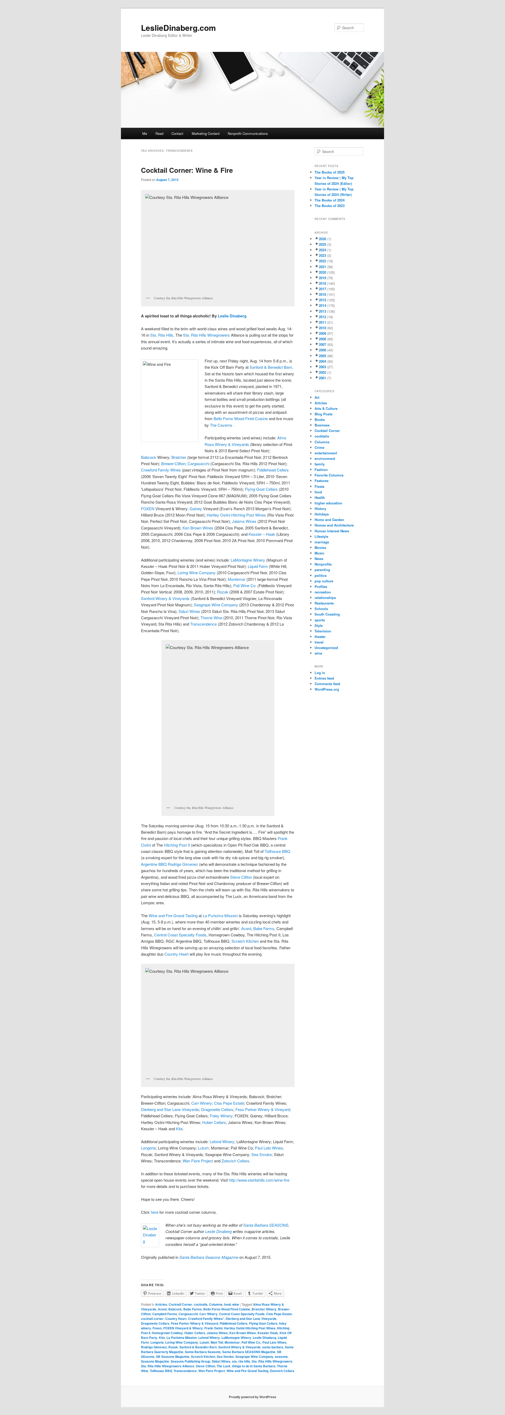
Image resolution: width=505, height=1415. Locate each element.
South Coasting (327, 614)
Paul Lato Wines (269, 1148)
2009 (322, 333)
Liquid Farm (258, 566)
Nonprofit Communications (248, 133)
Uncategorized (326, 647)
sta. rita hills (241, 1361)
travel (319, 642)
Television (323, 630)
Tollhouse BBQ (277, 851)
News (319, 558)
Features (322, 480)
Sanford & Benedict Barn (271, 367)
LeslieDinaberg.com (178, 27)
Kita (179, 1128)
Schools (321, 608)
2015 (322, 299)
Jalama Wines (244, 521)
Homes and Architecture (334, 525)
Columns (216, 1304)
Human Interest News (332, 530)
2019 (322, 277)
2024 (322, 249)
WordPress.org (327, 689)
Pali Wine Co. (251, 1342)
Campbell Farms (164, 1313)
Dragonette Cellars (217, 1109)
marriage (322, 541)
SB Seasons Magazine (172, 1356)
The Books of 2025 (330, 172)
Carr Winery (201, 1103)
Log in (320, 672)
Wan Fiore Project (198, 1160)
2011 (322, 322)
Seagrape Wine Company (216, 604)
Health (320, 497)
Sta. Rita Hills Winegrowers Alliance (167, 1366)
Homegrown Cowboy (167, 1332)
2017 (322, 288)
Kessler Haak (267, 1332)
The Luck (223, 1366)
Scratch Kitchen (245, 941)
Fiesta (319, 486)
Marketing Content (206, 133)
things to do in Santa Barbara (253, 1366)
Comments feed (327, 683)
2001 (322, 377)
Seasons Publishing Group (190, 1361)
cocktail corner (152, 1318)
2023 (322, 255)
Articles (161, 1304)
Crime (319, 447)
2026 (322, 238)
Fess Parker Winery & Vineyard (262, 1109)
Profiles (321, 586)
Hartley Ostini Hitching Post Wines (236, 515)
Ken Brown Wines (198, 527)
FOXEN (147, 508)
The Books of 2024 (330, 200)
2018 (322, 283)
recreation (323, 592)
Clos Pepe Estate (229, 1103)
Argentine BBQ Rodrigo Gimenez (170, 864)
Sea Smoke (261, 1154)
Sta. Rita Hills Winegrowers (206, 335)
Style (319, 625)
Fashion (321, 469)
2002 (322, 372)
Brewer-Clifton (173, 463)
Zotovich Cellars (235, 1160)
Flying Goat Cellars (261, 489)
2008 (322, 338)
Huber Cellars (214, 1122)
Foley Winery (221, 1115)
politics (321, 575)
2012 (322, 316)
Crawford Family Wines (161, 470)
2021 (322, 266)
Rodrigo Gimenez (154, 1347)
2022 (322, 260)
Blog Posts (323, 413)
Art (317, 397)
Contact (177, 133)
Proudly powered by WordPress (252, 1396)
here (154, 1212)
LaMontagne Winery (248, 560)
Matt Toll (217, 1342)
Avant (246, 928)
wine (235, 1304)
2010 (322, 327)
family (320, 463)
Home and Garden (329, 519)
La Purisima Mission (220, 915)
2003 (322, 366)
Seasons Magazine (155, 1361)
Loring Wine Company (197, 572)
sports (320, 619)
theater (320, 636)
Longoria (148, 1148)
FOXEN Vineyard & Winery (183, 1328)
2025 (322, 244)
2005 (322, 355)
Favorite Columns (329, 475)
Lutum (203, 1148)
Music (319, 553)
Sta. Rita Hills (161, 335)
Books (320, 419)
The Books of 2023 (330, 205)
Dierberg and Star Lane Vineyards (170, 1109)
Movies (320, 547)
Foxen (157, 1328)
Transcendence (203, 624)
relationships (325, 597)
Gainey (196, 508)
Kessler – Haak (262, 534)
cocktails (201, 1304)
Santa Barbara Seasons (203, 1351)
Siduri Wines (189, 611)
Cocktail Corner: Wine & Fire (187, 170)
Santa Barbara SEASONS (265, 1225)
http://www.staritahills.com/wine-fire (259, 1180)
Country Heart (176, 954)
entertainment (326, 452)
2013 (322, 311)
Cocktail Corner (180, 1304)
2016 (322, 294)
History (320, 508)
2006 (322, 349)
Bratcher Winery (264, 1309)
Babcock (148, 457)
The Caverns (221, 425)
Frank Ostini (213, 1328)
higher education (328, 502)
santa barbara (272, 1347)
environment (325, 458)
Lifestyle (321, 536)
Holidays (322, 514)
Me (144, 133)
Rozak (222, 592)
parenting (322, 569)
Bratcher (178, 457)
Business (322, 425)
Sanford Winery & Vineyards (165, 598)
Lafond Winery (222, 1141)
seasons (281, 1356)
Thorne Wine (211, 617)
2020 (322, 272)
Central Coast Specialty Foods (180, 934)
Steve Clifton (241, 877)
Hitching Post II (177, 845)
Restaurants (324, 603)
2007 (322, 344)
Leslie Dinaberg (232, 316)
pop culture (324, 580)
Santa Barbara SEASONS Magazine (248, 1351)
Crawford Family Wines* (206, 1318)
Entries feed (324, 678)
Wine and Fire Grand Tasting (173, 915)
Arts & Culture (326, 408)
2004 (322, 361)
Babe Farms (263, 928)
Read (159, 133)
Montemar (236, 579)
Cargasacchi (198, 463)
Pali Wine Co (244, 585)
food (227, 1304)
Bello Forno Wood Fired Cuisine (241, 418)
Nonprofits (323, 564)
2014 (322, 305)
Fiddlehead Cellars (273, 470)
